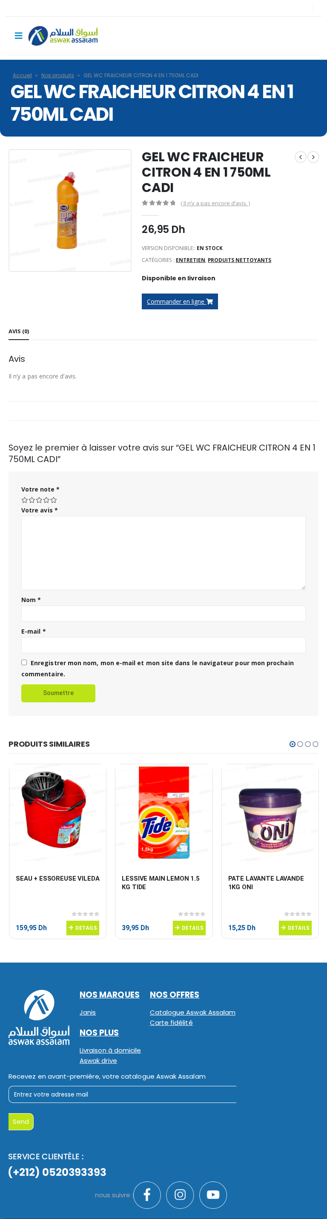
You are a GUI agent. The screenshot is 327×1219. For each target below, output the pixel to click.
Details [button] (86, 927)
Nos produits (57, 75)
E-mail (33, 631)
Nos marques (110, 995)
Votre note (40, 489)
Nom (31, 600)
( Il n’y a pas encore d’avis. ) (215, 203)
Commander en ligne (176, 301)
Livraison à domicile (110, 1050)
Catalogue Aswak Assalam (193, 1012)
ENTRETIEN (190, 260)
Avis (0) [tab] (19, 331)
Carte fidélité (171, 1022)
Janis (88, 1012)
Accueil (22, 75)
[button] (292, 744)
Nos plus (99, 1033)
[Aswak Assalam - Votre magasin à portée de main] (63, 36)
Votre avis (39, 510)
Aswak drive (98, 1060)
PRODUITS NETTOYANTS (239, 260)
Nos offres (175, 995)
